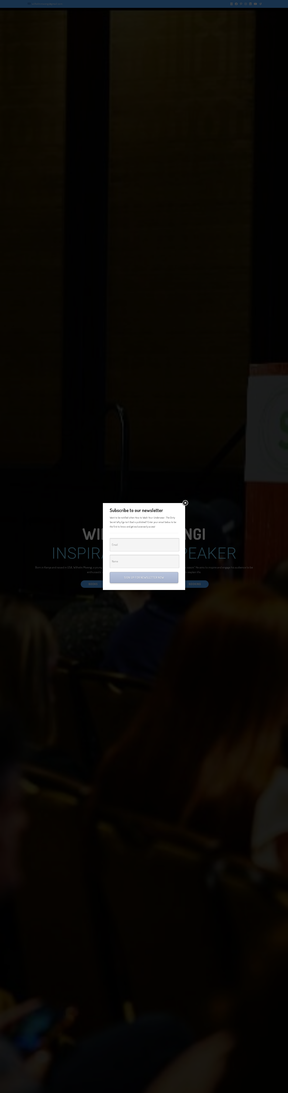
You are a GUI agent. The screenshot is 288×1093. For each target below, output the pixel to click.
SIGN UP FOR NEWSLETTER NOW (144, 577)
